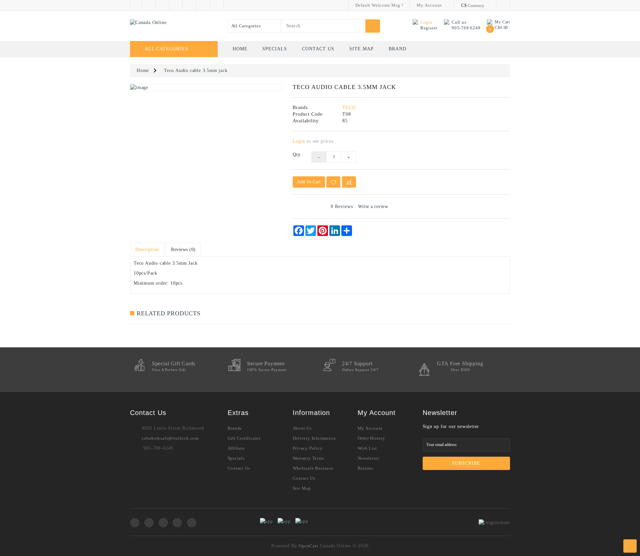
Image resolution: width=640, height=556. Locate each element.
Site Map (361, 48)
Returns (366, 468)
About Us (302, 428)
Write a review (373, 206)
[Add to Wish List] (333, 182)
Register (428, 27)
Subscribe (466, 463)
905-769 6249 (466, 27)
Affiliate (236, 448)
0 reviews (342, 206)
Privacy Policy (308, 448)
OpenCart (308, 545)
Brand (397, 48)
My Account (370, 428)
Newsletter (368, 458)
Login (299, 141)
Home (240, 48)
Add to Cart (309, 181)
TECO (349, 107)
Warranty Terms (308, 458)
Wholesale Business (313, 468)
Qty (297, 154)
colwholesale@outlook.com (170, 438)
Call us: (460, 22)
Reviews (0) (183, 249)
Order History (371, 438)
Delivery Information (314, 438)
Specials (274, 48)
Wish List (367, 448)
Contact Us (318, 48)
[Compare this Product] (349, 182)
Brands (235, 428)
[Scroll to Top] (630, 546)
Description (147, 249)
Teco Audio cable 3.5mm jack (196, 70)
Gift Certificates (244, 438)
